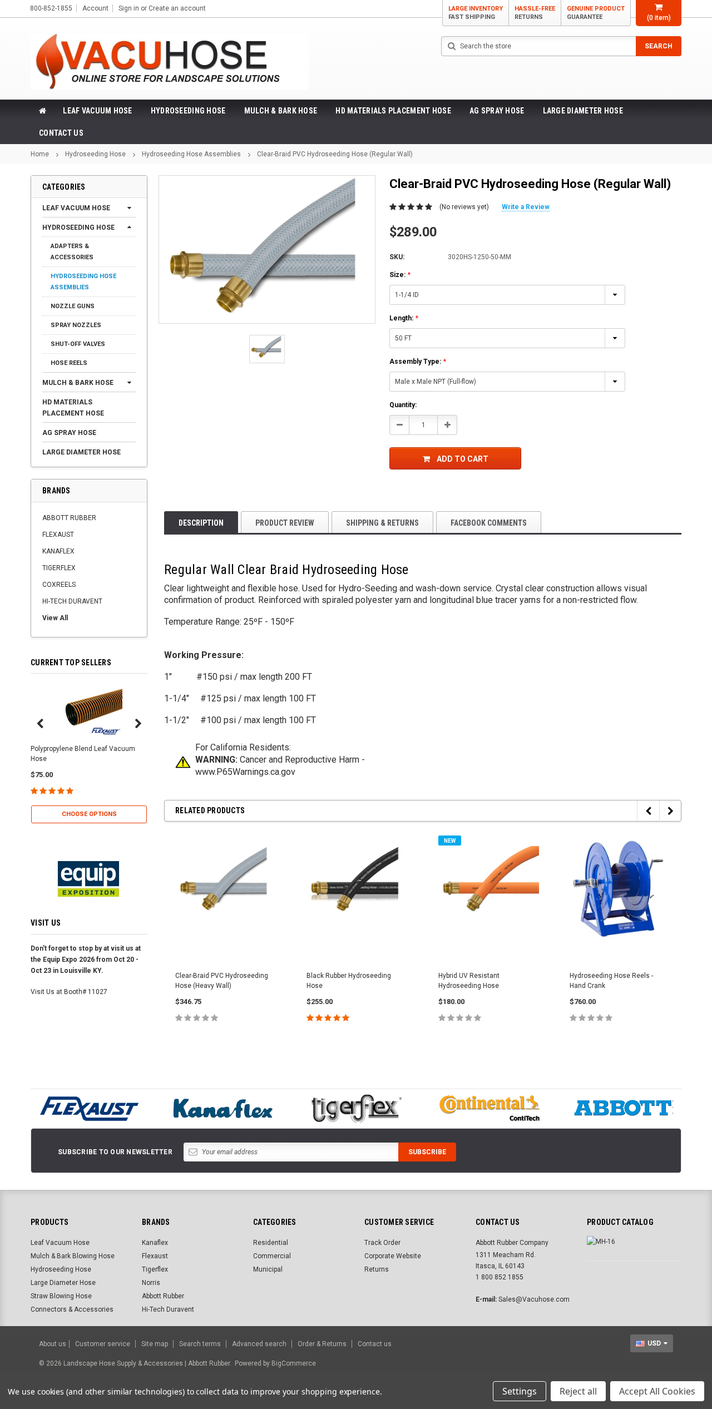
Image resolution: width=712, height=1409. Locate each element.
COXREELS (59, 585)
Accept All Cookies (657, 1391)
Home (40, 154)
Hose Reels (69, 363)
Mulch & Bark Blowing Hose (73, 1256)
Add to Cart (462, 458)
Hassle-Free (535, 13)
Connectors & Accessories (72, 1309)
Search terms (200, 1344)
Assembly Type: (417, 361)
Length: (403, 318)
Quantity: (403, 405)
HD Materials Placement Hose (393, 110)
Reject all (578, 1391)
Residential (270, 1243)
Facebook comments (489, 522)
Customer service (102, 1344)
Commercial (272, 1256)
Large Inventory (475, 13)
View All (55, 618)
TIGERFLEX (59, 568)
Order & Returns (322, 1344)
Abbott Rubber (163, 1296)
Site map (154, 1344)
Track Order (382, 1243)
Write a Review (526, 207)
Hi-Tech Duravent (168, 1309)
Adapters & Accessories (72, 252)
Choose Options (89, 814)
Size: (400, 275)
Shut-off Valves (78, 344)
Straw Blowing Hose (61, 1296)
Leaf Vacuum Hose (97, 110)
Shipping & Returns (382, 522)
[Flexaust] (89, 1108)
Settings (519, 1391)
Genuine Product (596, 13)
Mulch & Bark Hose (281, 110)
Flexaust (155, 1256)
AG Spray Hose (497, 110)
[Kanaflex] (222, 1108)
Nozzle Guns (73, 306)
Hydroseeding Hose (188, 110)
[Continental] (489, 1108)
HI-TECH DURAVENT (72, 601)
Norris (151, 1283)
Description (201, 522)
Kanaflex (155, 1243)
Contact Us (61, 132)
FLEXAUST (58, 534)
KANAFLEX (58, 551)
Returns (376, 1269)
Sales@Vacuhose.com (534, 1299)
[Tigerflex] (356, 1108)
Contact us (375, 1344)
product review (284, 522)
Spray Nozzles (76, 325)
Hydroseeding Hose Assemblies (191, 154)
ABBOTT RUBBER (69, 518)
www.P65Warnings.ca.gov (245, 772)
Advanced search (259, 1344)
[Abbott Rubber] (623, 1108)
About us (52, 1344)
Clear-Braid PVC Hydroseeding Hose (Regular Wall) (335, 154)
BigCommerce (293, 1363)
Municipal (268, 1269)
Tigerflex (155, 1269)
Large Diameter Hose (583, 110)
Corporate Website (392, 1256)
